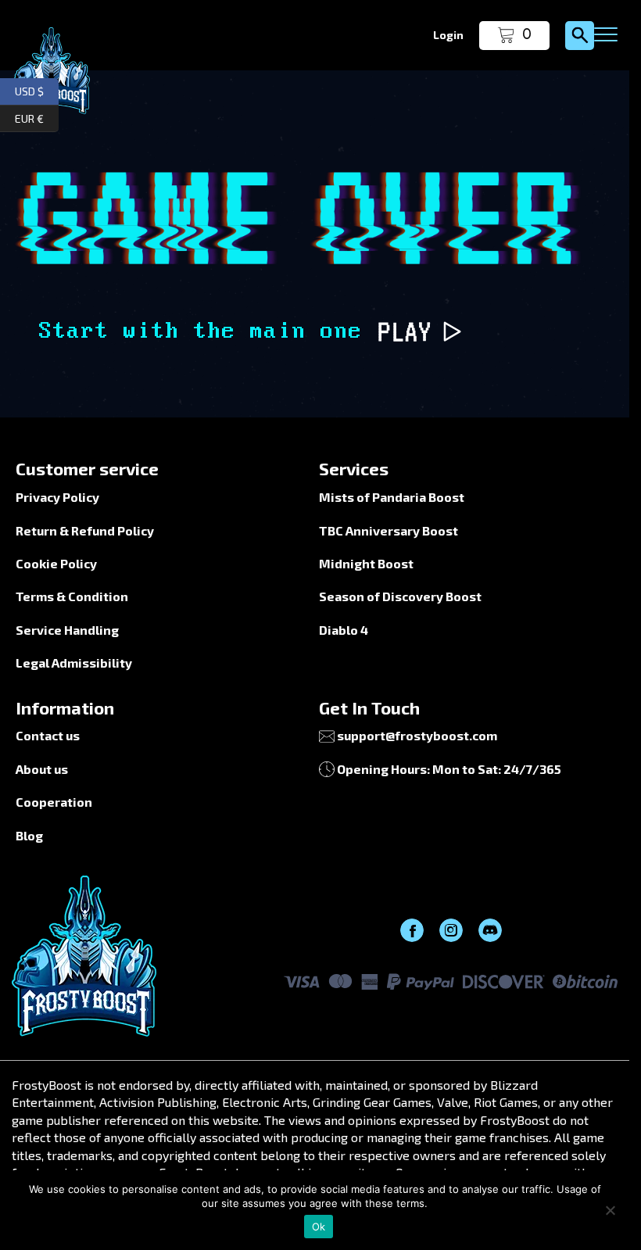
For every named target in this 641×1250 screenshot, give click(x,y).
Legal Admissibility (74, 662)
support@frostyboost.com (417, 735)
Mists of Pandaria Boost (391, 496)
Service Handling (67, 629)
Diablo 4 (343, 629)
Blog (29, 835)
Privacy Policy (57, 496)
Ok (319, 1226)
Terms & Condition (72, 596)
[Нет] (610, 1210)
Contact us (48, 735)
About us (42, 768)
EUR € (37, 116)
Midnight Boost (366, 563)
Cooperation (54, 801)
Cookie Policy (56, 563)
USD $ (37, 89)
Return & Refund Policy (85, 530)
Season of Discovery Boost (400, 596)
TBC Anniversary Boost (388, 530)
